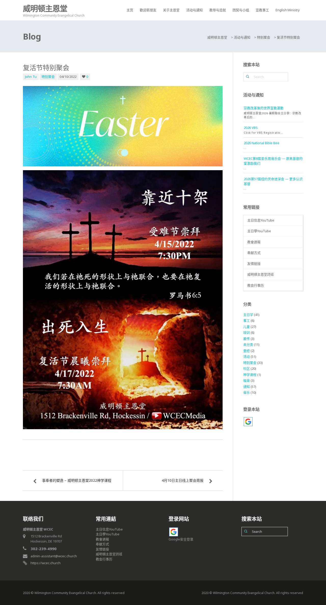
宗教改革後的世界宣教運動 (263, 108)
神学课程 (249, 374)
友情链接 (254, 263)
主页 (130, 10)
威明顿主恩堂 (45, 8)
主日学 (248, 314)
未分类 (248, 344)
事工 (246, 320)
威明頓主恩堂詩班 (260, 274)
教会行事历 (255, 285)
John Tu (31, 76)
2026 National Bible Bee (261, 143)
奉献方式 (254, 252)
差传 (246, 338)
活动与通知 (194, 10)
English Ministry (288, 10)
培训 (246, 332)
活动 (246, 356)
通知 (246, 386)
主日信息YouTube (260, 220)
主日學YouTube (259, 231)
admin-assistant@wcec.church (54, 556)
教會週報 (254, 242)
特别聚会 (48, 76)
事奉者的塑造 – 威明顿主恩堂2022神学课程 (76, 480)
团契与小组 (241, 10)
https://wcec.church (46, 563)
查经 (246, 350)
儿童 (246, 326)
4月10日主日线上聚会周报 (182, 480)
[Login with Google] (248, 421)
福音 (246, 380)
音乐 (246, 392)
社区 (246, 368)
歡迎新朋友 (148, 10)
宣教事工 (262, 10)
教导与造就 (217, 10)
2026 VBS (251, 127)
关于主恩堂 (171, 10)
